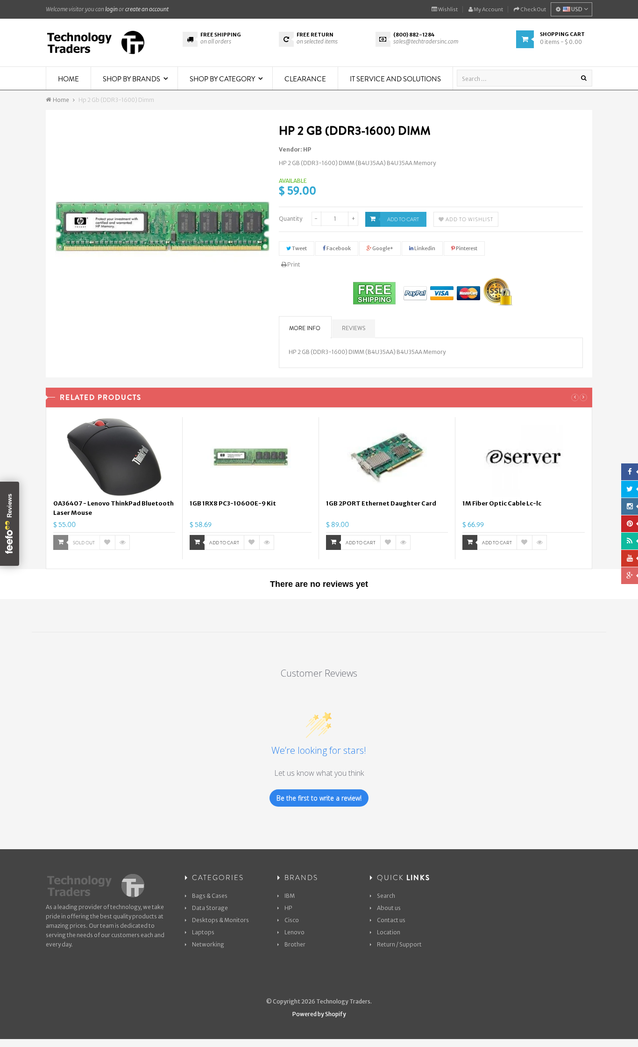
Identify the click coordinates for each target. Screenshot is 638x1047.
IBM (289, 895)
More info (304, 328)
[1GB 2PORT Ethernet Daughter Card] (387, 457)
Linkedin (424, 248)
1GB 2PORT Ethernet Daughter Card (381, 503)
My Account (488, 9)
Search (386, 895)
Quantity (290, 218)
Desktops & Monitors (220, 920)
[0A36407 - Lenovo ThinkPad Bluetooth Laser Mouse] (114, 457)
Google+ (382, 248)
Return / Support (399, 944)
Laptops (203, 932)
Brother (294, 944)
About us (389, 907)
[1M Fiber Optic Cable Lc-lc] (523, 457)
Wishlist (447, 9)
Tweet (299, 248)
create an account (147, 9)
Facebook (338, 248)
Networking (208, 944)
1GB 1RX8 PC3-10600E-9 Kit (233, 503)
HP (307, 149)
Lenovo (294, 932)
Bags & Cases (209, 895)
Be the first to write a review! (319, 798)
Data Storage (210, 907)
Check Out (532, 9)
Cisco (291, 920)
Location (388, 932)
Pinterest (466, 248)
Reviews (353, 328)
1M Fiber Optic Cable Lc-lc (501, 503)
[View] (122, 542)
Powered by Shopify (319, 1014)
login (111, 9)
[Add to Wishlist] (107, 542)
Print (293, 264)
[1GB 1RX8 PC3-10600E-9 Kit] (251, 457)
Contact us (391, 920)
